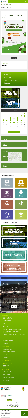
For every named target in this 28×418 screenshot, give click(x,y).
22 (21, 122)
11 (6, 120)
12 (10, 120)
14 (17, 120)
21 (17, 122)
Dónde (5, 138)
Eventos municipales (6, 5)
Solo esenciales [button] (16, 414)
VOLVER (14, 58)
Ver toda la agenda (14, 132)
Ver (5, 166)
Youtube (15, 306)
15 (21, 120)
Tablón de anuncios (7, 4)
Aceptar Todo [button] (24, 414)
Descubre (5, 153)
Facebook (12, 306)
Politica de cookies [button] (5, 417)
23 (24, 122)
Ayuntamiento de (4, 1)
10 (3, 120)
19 (10, 122)
